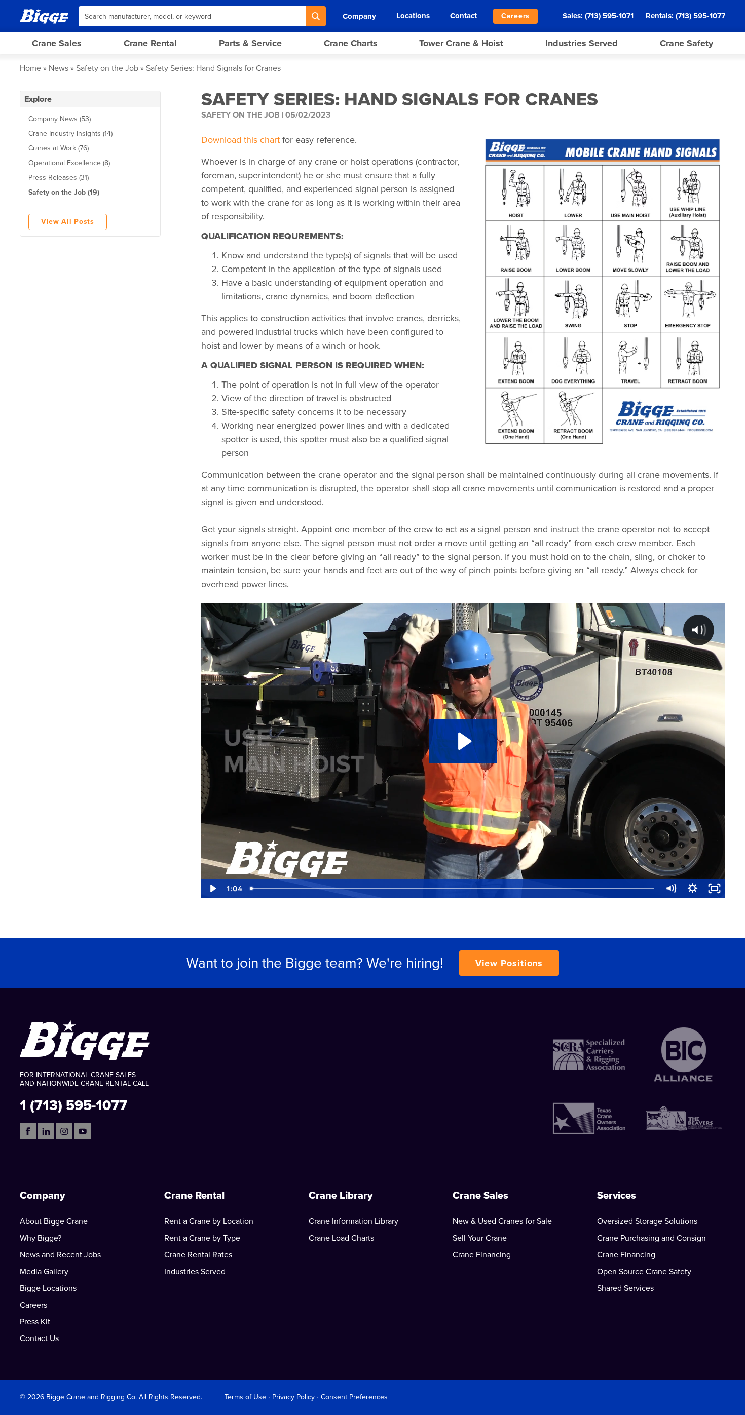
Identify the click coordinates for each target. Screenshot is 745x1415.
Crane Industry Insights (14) (70, 133)
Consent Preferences (354, 1397)
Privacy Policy (293, 1397)
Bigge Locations (48, 1288)
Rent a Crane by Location (208, 1221)
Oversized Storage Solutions (647, 1221)
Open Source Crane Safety (644, 1272)
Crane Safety (686, 43)
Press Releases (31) (58, 177)
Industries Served (581, 43)
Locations (413, 15)
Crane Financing (482, 1255)
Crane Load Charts (341, 1238)
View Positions (509, 963)
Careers (515, 16)
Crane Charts (351, 43)
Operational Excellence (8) (69, 163)
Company (359, 16)
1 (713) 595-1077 (73, 1105)
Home (30, 68)
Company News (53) (59, 118)
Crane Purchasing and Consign (651, 1238)
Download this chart (240, 139)
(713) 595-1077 (700, 15)
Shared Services (625, 1288)
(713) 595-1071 (609, 15)
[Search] (316, 16)
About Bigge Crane (54, 1221)
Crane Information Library (353, 1221)
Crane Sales (57, 43)
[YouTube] (82, 1131)
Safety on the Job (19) (63, 192)
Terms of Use (245, 1397)
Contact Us (39, 1338)
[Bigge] (44, 16)
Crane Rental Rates (198, 1255)
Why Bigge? (40, 1238)
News (58, 68)
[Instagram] (64, 1131)
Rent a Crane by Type (202, 1238)
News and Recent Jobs (60, 1255)
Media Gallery (44, 1272)
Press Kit (35, 1322)
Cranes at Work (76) (58, 148)
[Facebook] (28, 1131)
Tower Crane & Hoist (461, 43)
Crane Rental (150, 43)
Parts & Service (250, 43)
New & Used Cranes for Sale (502, 1221)
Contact (463, 15)
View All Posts (67, 221)
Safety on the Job (107, 68)
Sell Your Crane (480, 1238)
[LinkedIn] (46, 1131)
